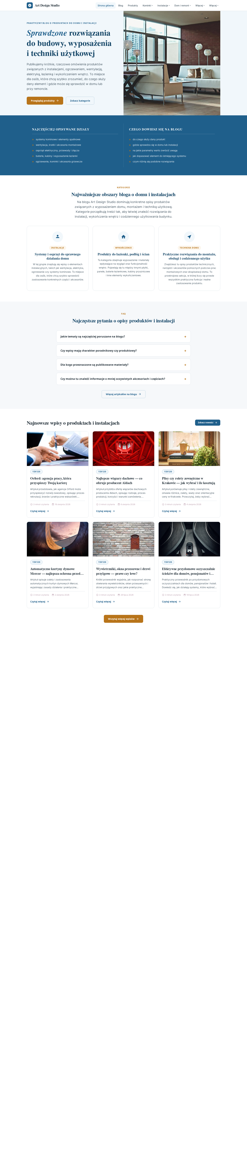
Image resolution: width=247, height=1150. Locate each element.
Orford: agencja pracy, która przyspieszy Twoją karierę (50, 480)
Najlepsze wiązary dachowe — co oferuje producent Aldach (119, 480)
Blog (120, 5)
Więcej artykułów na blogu (121, 394)
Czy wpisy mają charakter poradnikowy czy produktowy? (98, 350)
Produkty (133, 5)
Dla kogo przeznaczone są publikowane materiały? (94, 365)
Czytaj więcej (37, 511)
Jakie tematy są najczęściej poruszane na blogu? (92, 336)
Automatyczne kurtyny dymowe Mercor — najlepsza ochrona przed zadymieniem (55, 573)
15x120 (36, 471)
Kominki (147, 5)
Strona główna (106, 5)
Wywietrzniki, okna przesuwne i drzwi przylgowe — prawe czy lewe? (123, 571)
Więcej (199, 5)
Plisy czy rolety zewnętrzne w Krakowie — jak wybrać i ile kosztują (188, 480)
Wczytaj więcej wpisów (121, 618)
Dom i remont (181, 5)
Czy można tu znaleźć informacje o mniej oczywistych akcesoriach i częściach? (112, 379)
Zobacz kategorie (80, 100)
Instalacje (162, 5)
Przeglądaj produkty (43, 100)
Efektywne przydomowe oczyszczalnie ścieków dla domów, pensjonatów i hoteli (188, 573)
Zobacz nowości (205, 422)
